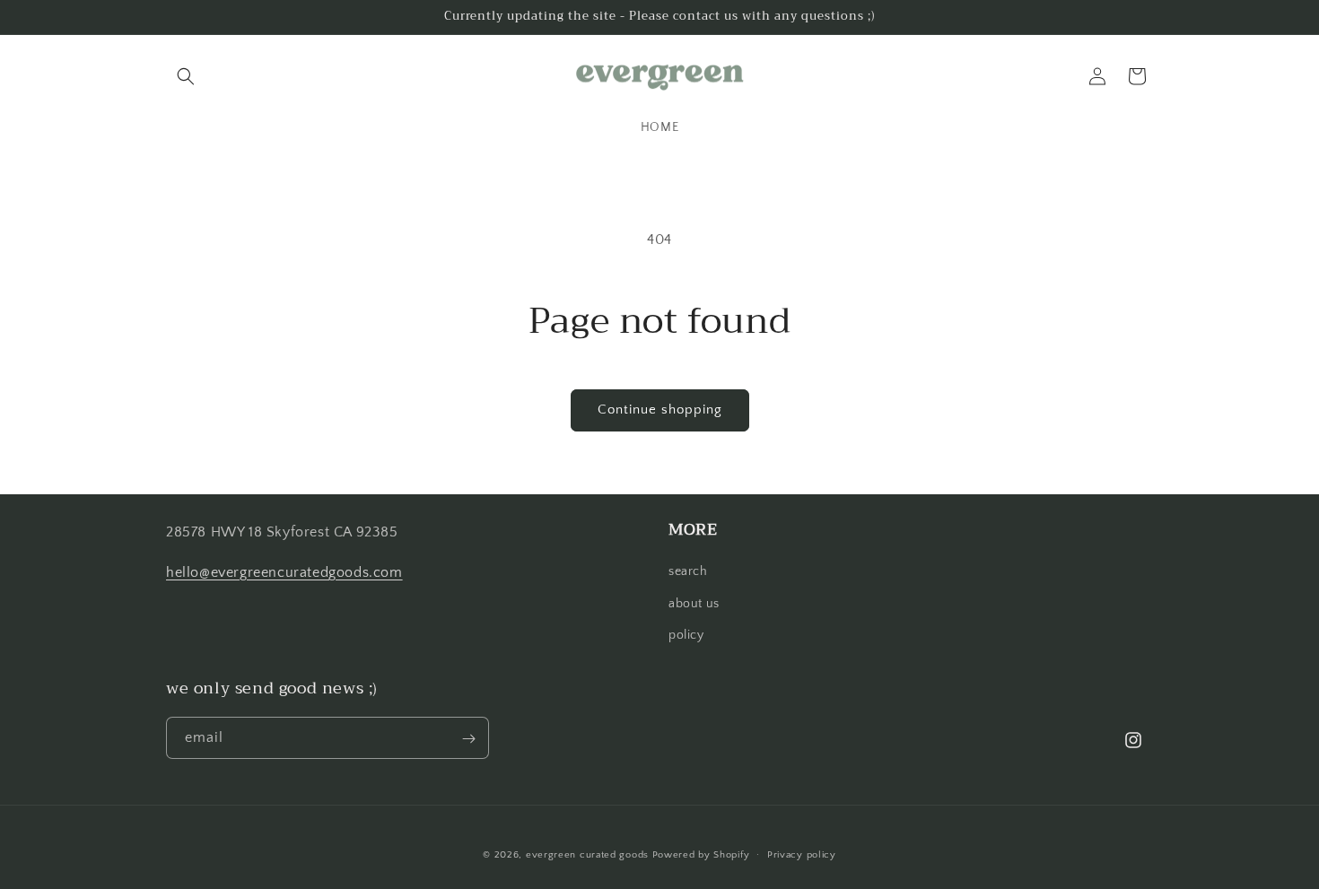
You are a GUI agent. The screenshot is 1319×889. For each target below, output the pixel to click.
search (688, 572)
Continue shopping (660, 409)
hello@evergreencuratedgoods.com (284, 572)
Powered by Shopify (701, 855)
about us (694, 604)
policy (686, 635)
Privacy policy (801, 854)
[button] (185, 76)
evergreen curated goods (587, 855)
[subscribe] (468, 739)
